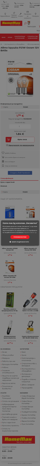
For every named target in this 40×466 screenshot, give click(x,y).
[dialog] (20, 233)
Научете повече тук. (30, 232)
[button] (20, 242)
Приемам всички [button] (20, 237)
